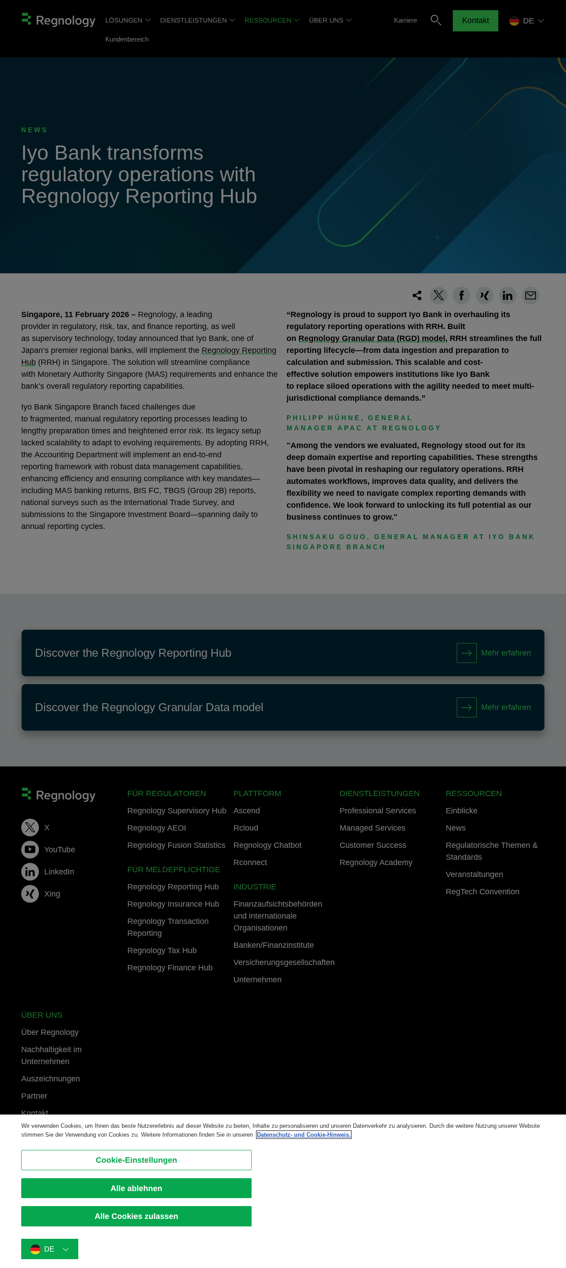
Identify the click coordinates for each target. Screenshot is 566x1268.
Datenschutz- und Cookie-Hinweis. (304, 1134)
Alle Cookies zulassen (136, 1216)
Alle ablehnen (136, 1188)
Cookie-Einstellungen (136, 1160)
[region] (283, 1191)
